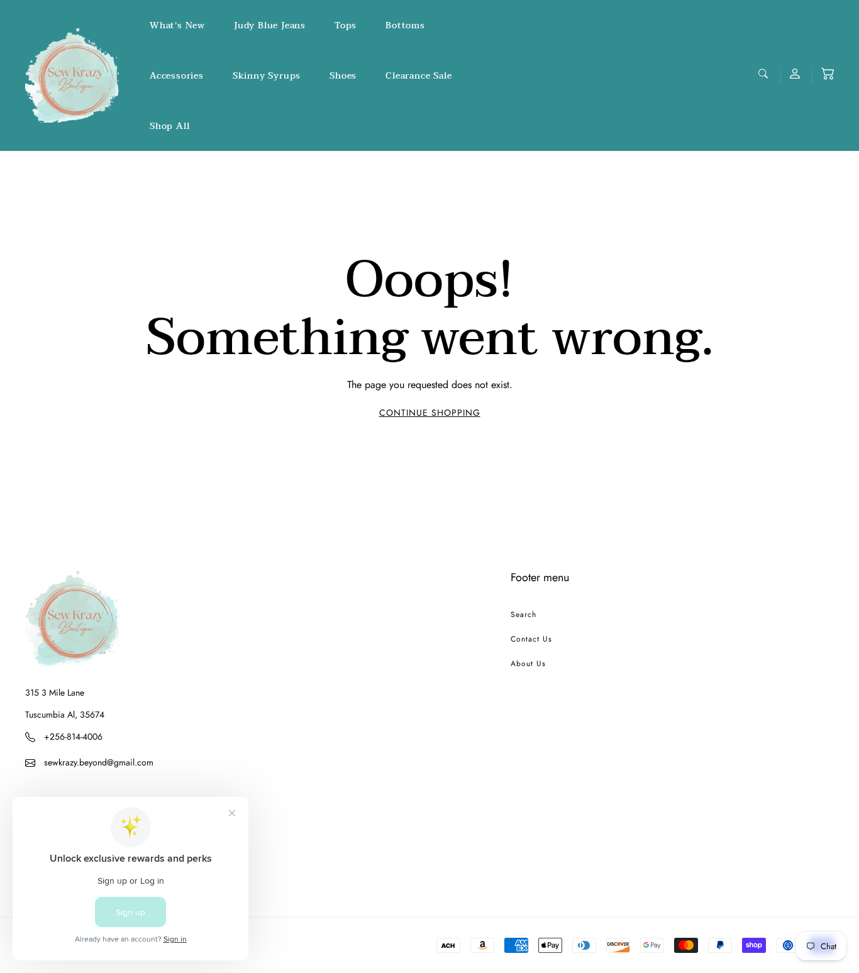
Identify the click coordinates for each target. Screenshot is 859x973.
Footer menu (540, 577)
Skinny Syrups (267, 76)
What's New (177, 25)
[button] (827, 73)
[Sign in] (796, 73)
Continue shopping (429, 412)
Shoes (343, 76)
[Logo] (72, 75)
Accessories (177, 76)
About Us (528, 663)
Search (523, 614)
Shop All (169, 126)
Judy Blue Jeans (270, 25)
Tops (346, 25)
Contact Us (531, 639)
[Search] (764, 73)
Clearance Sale (418, 76)
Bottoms (405, 25)
